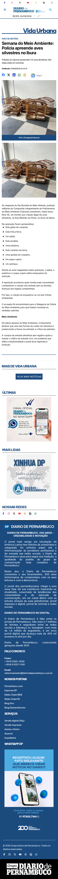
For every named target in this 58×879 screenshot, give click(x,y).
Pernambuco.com (13, 686)
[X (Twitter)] (20, 3)
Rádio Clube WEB (13, 694)
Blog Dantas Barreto (14, 707)
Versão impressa (12, 725)
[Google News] (44, 3)
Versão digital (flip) (14, 720)
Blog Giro (9, 703)
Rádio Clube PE (12, 699)
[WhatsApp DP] (52, 3)
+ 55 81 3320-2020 (14, 661)
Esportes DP (10, 690)
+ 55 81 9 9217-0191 (14, 664)
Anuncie (8, 733)
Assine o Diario (11, 729)
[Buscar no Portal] (50, 10)
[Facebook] (6, 3)
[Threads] (36, 3)
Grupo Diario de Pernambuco (25, 845)
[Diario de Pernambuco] (29, 9)
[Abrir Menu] (5, 9)
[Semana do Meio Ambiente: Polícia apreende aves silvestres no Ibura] (3, 74)
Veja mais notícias (29, 376)
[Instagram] (12, 3)
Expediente (10, 738)
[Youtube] (28, 3)
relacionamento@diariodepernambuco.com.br (28, 673)
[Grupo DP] (29, 869)
